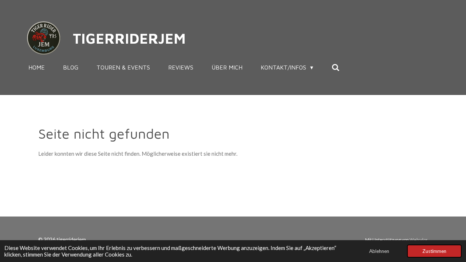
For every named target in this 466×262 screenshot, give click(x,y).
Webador (419, 239)
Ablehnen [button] (379, 251)
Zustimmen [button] (434, 251)
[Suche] (335, 67)
